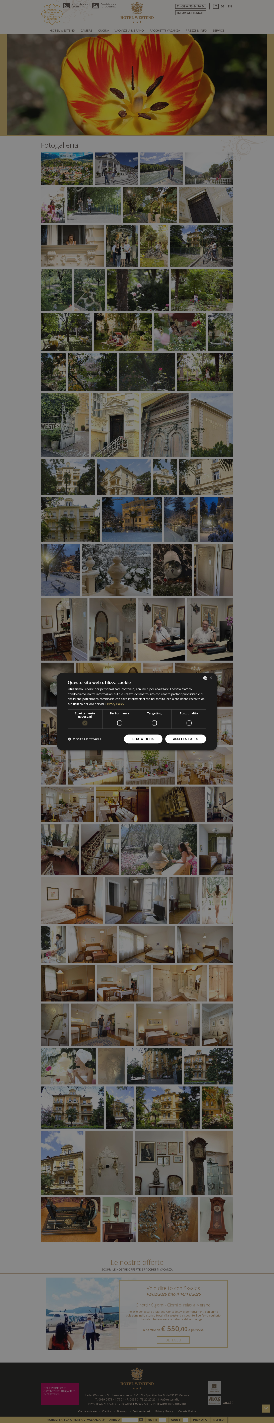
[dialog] (137, 711)
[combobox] (205, 678)
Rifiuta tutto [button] (143, 739)
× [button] (210, 677)
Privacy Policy (114, 704)
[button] (84, 739)
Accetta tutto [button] (185, 739)
